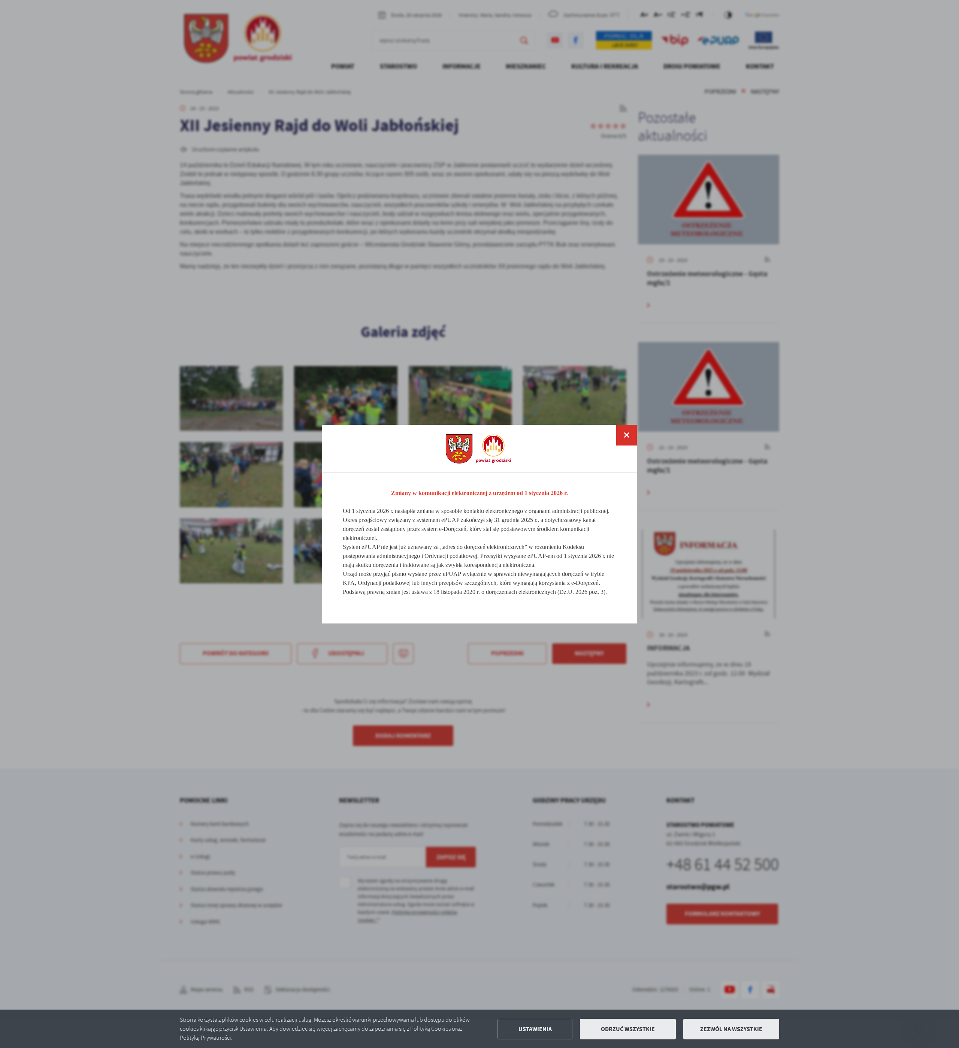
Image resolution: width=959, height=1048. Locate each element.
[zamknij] (626, 435)
